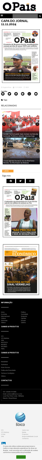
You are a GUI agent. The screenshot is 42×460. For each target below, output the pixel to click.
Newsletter (4, 362)
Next (37, 124)
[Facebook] (10, 181)
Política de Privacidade (8, 370)
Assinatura (4, 364)
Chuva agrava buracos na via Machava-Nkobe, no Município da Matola (19, 162)
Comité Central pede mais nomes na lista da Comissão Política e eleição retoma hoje (20, 135)
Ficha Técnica (5, 367)
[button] (2, 15)
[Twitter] (20, 181)
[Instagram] (30, 181)
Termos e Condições (7, 373)
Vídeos (3, 376)
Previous (4, 124)
